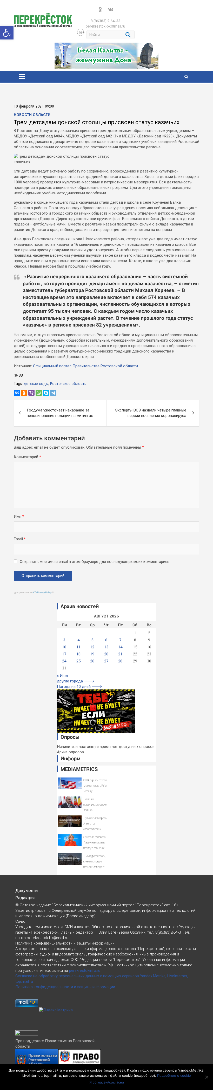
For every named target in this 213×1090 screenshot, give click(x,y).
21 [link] (120, 654)
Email (20, 539)
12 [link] (92, 647)
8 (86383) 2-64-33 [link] (105, 21)
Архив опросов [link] (70, 752)
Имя (19, 516)
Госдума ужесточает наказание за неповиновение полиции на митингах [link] (60, 413)
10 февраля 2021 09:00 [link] (34, 106)
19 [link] (92, 654)
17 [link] (64, 654)
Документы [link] (26, 890)
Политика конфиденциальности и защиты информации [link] (65, 987)
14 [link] (120, 647)
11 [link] (78, 647)
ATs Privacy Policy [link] (42, 592)
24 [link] (64, 661)
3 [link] (64, 640)
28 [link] (120, 661)
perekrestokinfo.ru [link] (84, 970)
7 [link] (120, 640)
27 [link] (106, 661)
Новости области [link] (32, 115)
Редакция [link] (25, 897)
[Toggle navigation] (22, 77)
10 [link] (64, 647)
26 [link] (92, 661)
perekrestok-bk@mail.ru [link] (105, 26)
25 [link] (78, 661)
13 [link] (106, 647)
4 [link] (78, 640)
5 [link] (92, 640)
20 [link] (106, 654)
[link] (7, 32)
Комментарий (27, 457)
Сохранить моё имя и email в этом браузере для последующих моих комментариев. (95, 561)
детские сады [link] (36, 384)
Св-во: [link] (20, 921)
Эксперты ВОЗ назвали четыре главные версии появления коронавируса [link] (150, 413)
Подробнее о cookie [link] (174, 1075)
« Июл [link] (62, 675)
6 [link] (106, 640)
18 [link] (78, 654)
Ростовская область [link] (68, 384)
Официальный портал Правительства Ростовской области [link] (85, 366)
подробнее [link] (114, 1070)
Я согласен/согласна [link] (106, 1082)
